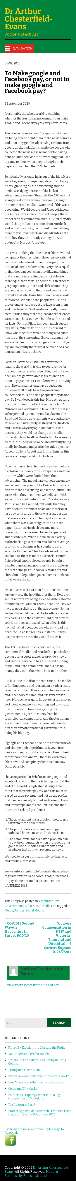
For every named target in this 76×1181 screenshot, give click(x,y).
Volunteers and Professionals (28, 1054)
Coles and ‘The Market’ (23, 1088)
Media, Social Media (37, 906)
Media (9, 910)
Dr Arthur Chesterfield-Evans (29, 19)
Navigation (23, 48)
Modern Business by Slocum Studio (31, 1174)
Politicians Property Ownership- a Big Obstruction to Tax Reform (34, 1096)
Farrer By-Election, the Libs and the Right (36, 1047)
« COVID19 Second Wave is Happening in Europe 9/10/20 (19, 929)
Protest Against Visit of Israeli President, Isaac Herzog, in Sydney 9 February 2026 (39, 1112)
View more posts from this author (33, 985)
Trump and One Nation (24, 1070)
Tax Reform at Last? (21, 1104)
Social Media (34, 910)
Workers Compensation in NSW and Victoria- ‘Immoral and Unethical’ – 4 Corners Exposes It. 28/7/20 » (56, 937)
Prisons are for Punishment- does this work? (38, 1076)
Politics (19, 910)
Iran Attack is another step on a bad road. (36, 1082)
